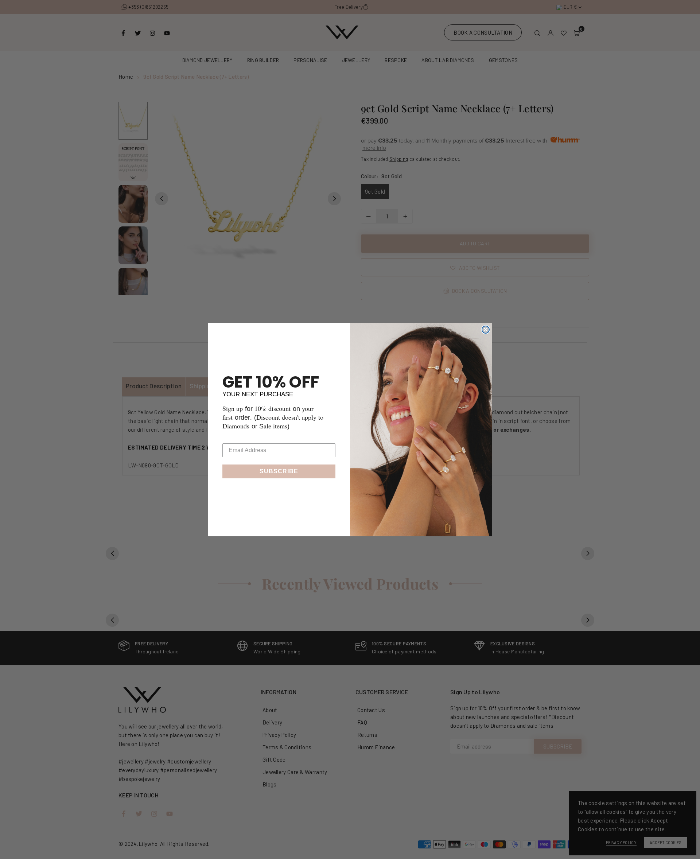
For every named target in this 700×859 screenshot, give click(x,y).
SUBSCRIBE (279, 471)
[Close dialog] (485, 329)
